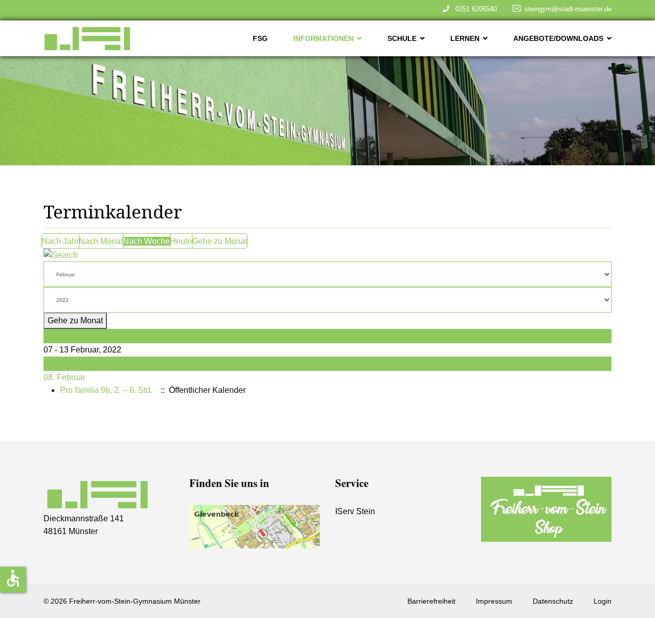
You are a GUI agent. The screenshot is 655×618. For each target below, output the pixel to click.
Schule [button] (402, 38)
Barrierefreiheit (431, 601)
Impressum (494, 601)
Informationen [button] (323, 38)
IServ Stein (355, 511)
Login (603, 601)
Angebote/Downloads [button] (558, 38)
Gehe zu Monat (219, 241)
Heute (181, 241)
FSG (260, 38)
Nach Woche (146, 241)
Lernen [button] (464, 38)
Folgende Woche (75, 363)
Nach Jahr (60, 241)
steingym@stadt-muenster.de (568, 9)
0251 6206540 (474, 9)
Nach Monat (101, 241)
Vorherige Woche (75, 336)
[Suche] (327, 255)
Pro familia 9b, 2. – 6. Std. (106, 390)
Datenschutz (553, 601)
